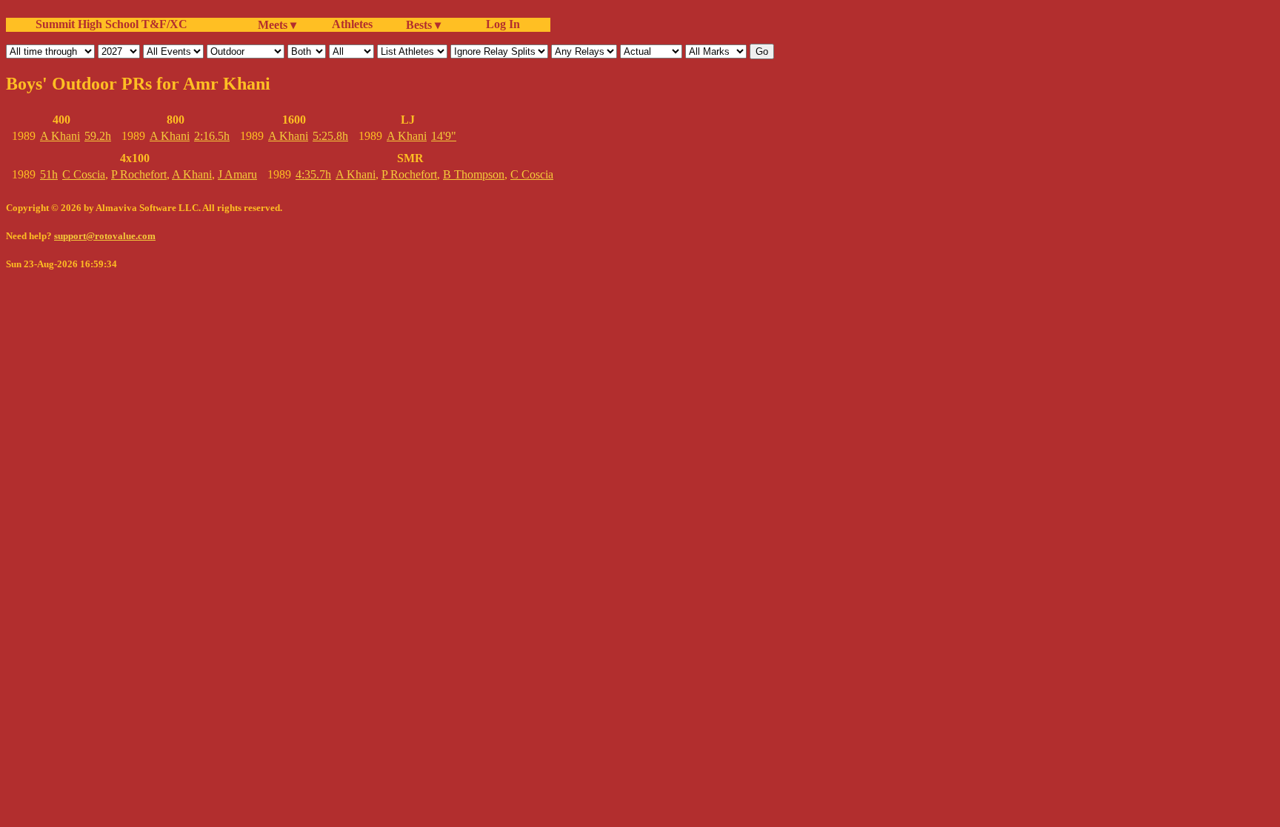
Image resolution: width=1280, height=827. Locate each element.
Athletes (352, 24)
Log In (500, 24)
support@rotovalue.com (105, 235)
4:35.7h (313, 174)
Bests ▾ (423, 25)
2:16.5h (212, 136)
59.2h (97, 136)
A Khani (60, 136)
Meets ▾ (277, 25)
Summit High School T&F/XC (111, 24)
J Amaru (237, 174)
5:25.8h (330, 136)
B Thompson (473, 174)
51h (49, 174)
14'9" (443, 136)
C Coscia (83, 174)
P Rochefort (139, 174)
